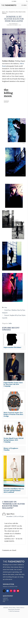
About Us (5, 599)
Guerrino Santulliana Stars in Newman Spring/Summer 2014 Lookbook (14, 490)
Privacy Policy (12, 607)
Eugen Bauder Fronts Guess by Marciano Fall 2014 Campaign (13, 384)
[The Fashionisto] (9, 5)
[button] (27, 1)
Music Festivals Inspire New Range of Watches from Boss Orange (13, 414)
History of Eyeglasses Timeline (11, 449)
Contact (5, 598)
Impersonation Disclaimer (12, 347)
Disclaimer (6, 607)
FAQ (4, 601)
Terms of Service (20, 607)
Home (3, 11)
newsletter (13, 586)
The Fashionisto (13, 23)
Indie (10, 323)
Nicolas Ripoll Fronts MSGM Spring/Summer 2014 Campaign (13, 440)
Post (7, 11)
